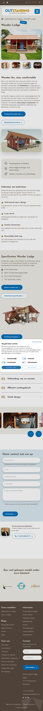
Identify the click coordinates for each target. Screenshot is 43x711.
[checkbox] (4, 359)
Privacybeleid (36, 342)
